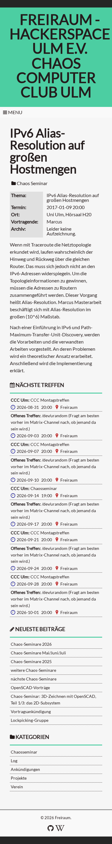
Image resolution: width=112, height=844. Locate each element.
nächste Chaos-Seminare (33, 678)
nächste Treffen (39, 385)
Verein (17, 786)
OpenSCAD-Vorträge (30, 687)
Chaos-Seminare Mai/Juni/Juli (38, 652)
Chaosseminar (24, 751)
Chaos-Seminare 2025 (31, 661)
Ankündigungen (25, 769)
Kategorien (32, 737)
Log (14, 760)
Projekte (19, 778)
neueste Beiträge (40, 629)
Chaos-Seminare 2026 (31, 644)
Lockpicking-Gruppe (29, 720)
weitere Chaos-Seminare (33, 670)
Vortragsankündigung (31, 711)
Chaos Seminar (32, 183)
